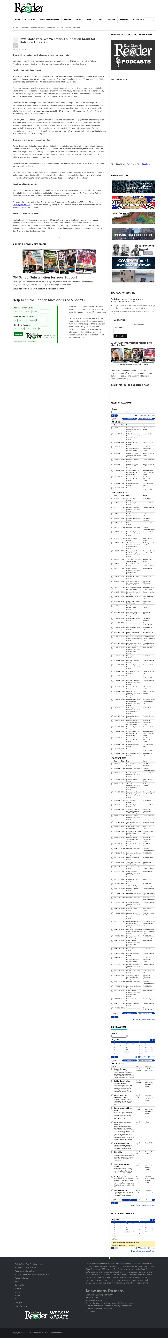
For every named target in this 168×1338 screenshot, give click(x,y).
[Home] (28, 8)
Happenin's (30, 19)
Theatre (67, 19)
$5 (20, 320)
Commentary (20, 1285)
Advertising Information (24, 1271)
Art (100, 19)
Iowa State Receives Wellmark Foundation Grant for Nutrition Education (57, 40)
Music (79, 19)
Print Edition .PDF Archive (25, 1267)
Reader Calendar (22, 1278)
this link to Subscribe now (133, 384)
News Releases (21, 1306)
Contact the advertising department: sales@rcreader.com (109, 1303)
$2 (16, 320)
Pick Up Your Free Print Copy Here (29, 1264)
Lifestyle (111, 19)
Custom (34, 311)
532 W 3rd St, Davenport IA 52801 (99, 1295)
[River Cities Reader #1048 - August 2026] (133, 122)
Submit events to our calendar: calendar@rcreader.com (109, 1306)
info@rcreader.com (94, 1300)
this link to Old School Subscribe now (41, 288)
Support (18, 334)
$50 (22, 311)
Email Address (120, 327)
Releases (124, 19)
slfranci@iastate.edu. (21, 205)
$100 (27, 311)
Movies (90, 19)
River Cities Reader (144, 164)
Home (17, 19)
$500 (28, 329)
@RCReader (91, 1311)
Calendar (138, 19)
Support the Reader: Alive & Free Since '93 (32, 1274)
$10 (26, 320)
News (17, 1281)
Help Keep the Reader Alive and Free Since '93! (49, 300)
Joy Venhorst (21, 50)
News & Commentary (49, 19)
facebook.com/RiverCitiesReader (99, 1308)
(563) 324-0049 (92, 1297)
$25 (16, 311)
